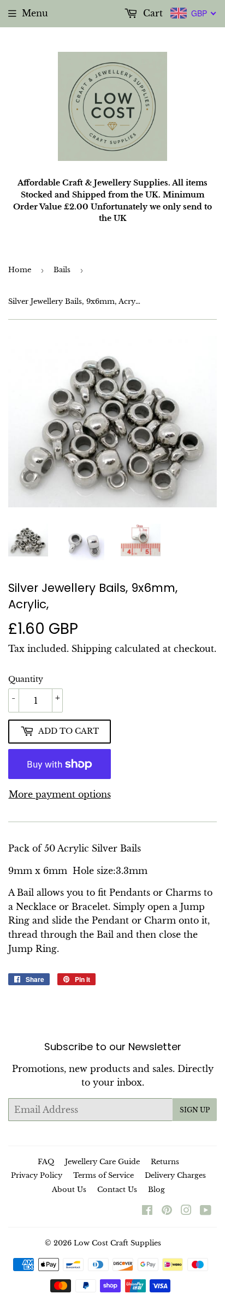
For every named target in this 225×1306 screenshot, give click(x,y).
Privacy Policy (36, 1175)
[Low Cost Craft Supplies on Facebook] (147, 1211)
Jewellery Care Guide (102, 1161)
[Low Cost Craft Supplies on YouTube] (205, 1211)
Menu (35, 13)
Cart (151, 13)
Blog (156, 1189)
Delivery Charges (175, 1175)
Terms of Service (103, 1175)
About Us (69, 1189)
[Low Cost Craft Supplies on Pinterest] (167, 1211)
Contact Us (117, 1189)
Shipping (92, 648)
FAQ (46, 1161)
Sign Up (195, 1110)
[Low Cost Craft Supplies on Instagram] (186, 1211)
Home (19, 269)
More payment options (60, 794)
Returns (165, 1161)
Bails (62, 269)
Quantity (25, 679)
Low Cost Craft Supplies (117, 1243)
